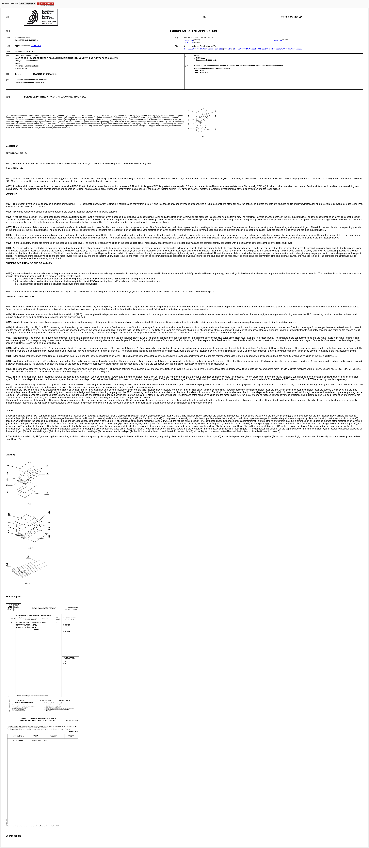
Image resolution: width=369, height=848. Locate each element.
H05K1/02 (189, 40)
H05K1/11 (278, 40)
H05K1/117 (228, 49)
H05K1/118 (218, 49)
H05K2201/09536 (191, 49)
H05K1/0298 (239, 49)
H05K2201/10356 (279, 49)
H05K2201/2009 (206, 49)
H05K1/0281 (250, 49)
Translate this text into (9, 3)
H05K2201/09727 (264, 49)
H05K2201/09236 (295, 49)
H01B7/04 (189, 43)
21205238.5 (36, 46)
